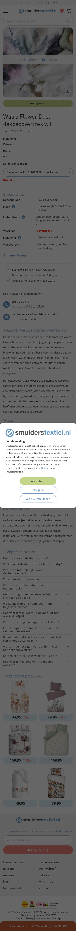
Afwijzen (38, 490)
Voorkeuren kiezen (38, 498)
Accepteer (38, 481)
